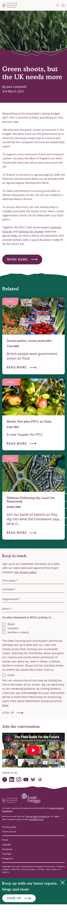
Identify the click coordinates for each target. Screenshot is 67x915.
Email (5, 839)
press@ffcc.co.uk (36, 819)
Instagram (7, 858)
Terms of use (9, 831)
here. (5, 705)
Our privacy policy (25, 572)
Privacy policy (9, 826)
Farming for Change (31, 231)
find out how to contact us (37, 816)
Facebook (7, 849)
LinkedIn (6, 844)
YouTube (6, 853)
